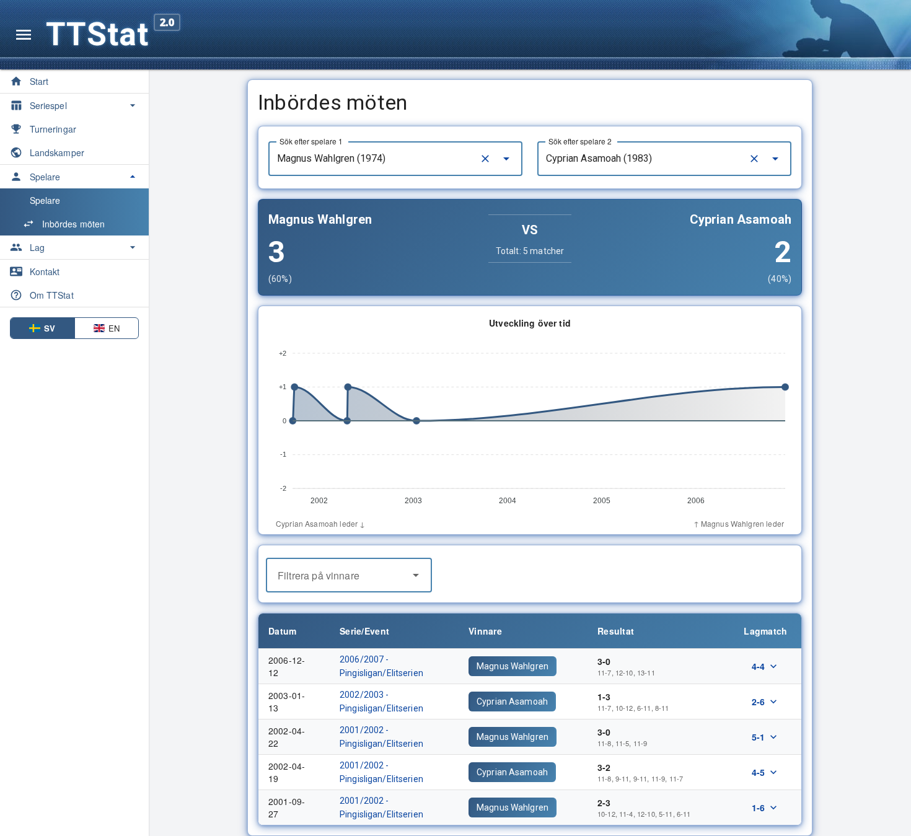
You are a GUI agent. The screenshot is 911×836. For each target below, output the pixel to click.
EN (114, 328)
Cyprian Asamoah (512, 701)
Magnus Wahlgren (512, 666)
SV (49, 328)
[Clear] (485, 159)
